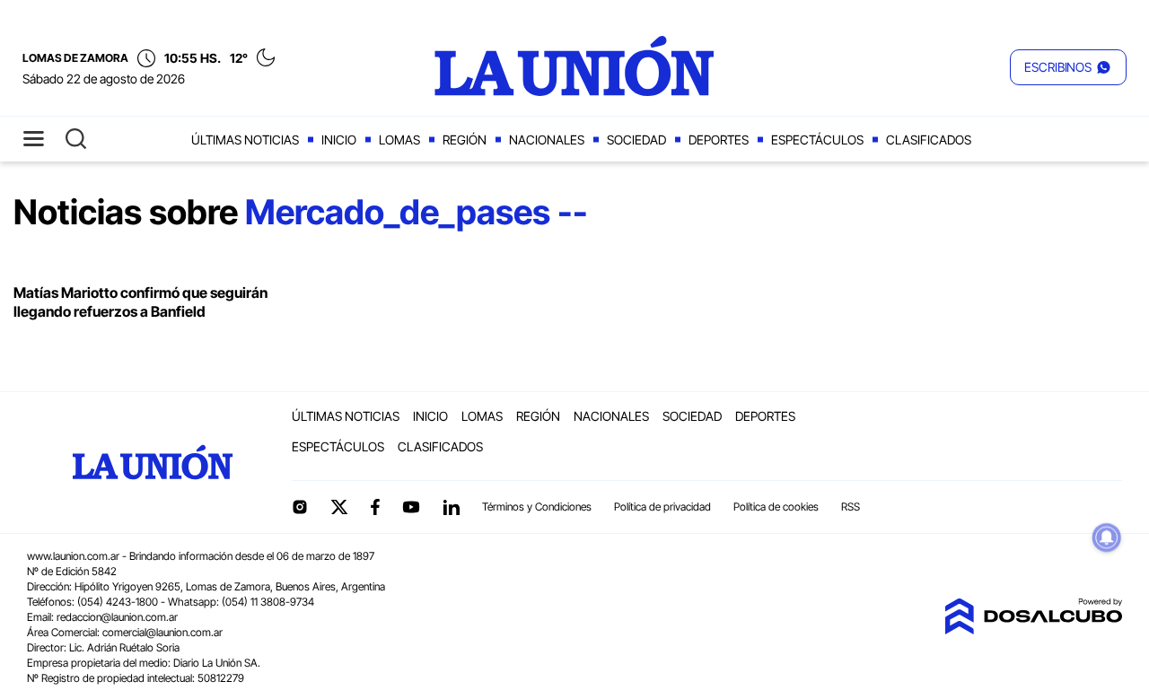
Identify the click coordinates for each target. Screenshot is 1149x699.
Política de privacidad (662, 506)
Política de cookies (776, 506)
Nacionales (546, 139)
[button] (1068, 67)
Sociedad (636, 139)
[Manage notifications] (1106, 537)
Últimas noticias (245, 139)
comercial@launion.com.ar (162, 632)
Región (465, 139)
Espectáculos (817, 139)
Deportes (719, 139)
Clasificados (928, 139)
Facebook (375, 507)
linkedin (451, 507)
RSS (850, 506)
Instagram (300, 507)
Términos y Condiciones (537, 506)
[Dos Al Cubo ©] (1033, 629)
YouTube (411, 507)
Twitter (339, 507)
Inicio (338, 139)
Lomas (399, 139)
